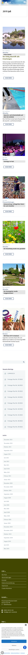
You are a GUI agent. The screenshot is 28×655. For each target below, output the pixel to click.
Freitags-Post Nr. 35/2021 (15, 391)
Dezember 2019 (8, 527)
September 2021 (8, 450)
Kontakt (4, 580)
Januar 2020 (7, 523)
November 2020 (8, 487)
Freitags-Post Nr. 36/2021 (15, 385)
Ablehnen (14, 645)
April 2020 (7, 512)
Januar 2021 (7, 479)
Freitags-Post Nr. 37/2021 (15, 379)
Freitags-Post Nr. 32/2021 (15, 409)
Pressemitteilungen (8, 202)
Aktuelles (5, 52)
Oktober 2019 (7, 534)
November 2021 (8, 443)
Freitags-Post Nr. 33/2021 (15, 403)
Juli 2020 (6, 501)
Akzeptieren (14, 641)
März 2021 (7, 472)
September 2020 (8, 494)
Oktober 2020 (7, 490)
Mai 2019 (6, 548)
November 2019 (8, 530)
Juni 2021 (6, 461)
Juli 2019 (6, 545)
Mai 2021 (6, 465)
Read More (8, 78)
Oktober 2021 (7, 447)
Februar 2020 (7, 519)
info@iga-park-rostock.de (10, 612)
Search (23, 362)
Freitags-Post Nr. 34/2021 (15, 397)
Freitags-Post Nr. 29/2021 (15, 427)
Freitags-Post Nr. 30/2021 (15, 421)
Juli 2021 (6, 458)
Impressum (22, 653)
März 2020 (7, 516)
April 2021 (7, 468)
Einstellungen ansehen (14, 649)
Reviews (5, 159)
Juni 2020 (6, 505)
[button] (26, 625)
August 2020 (7, 497)
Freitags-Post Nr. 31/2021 (15, 415)
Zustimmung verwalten (2, 652)
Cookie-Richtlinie (6, 653)
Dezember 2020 (8, 483)
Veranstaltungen (6, 577)
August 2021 (7, 454)
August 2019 (7, 541)
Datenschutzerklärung (15, 653)
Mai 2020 (6, 508)
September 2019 (8, 537)
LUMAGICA (11, 373)
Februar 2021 (7, 476)
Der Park (4, 574)
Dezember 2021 (8, 439)
